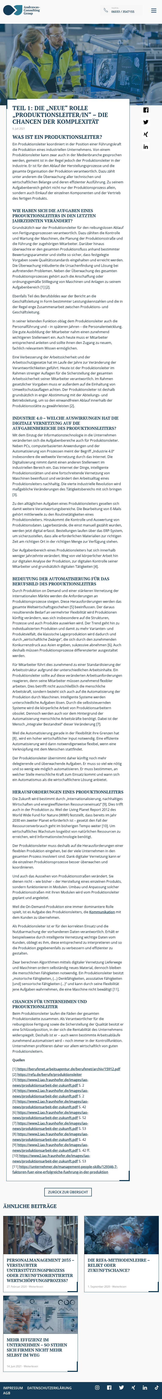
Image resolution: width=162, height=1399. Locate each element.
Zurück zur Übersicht (68, 1192)
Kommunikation (102, 912)
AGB (6, 1393)
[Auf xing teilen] (146, 134)
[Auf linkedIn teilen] (146, 146)
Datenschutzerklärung (49, 1388)
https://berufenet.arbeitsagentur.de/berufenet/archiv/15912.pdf (68, 1069)
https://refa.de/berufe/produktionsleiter (49, 1074)
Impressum (13, 1388)
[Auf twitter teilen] (146, 122)
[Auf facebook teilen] (146, 109)
